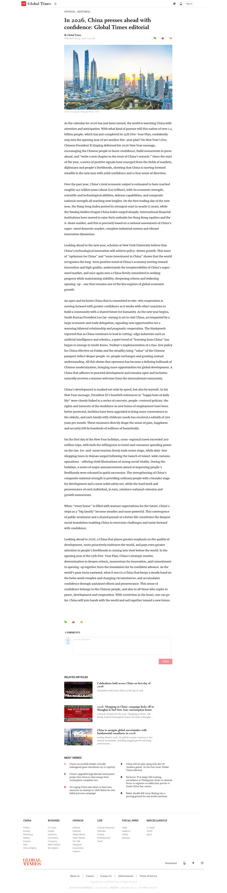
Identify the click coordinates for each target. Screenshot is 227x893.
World (149, 831)
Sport (149, 834)
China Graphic (30, 848)
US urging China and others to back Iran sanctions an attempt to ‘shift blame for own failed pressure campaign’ (92, 790)
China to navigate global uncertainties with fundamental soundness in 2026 (122, 731)
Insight (51, 831)
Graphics (126, 831)
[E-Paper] (174, 4)
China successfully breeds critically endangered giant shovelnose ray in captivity (92, 765)
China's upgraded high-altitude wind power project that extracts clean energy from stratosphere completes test (92, 777)
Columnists (78, 848)
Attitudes (101, 831)
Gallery (125, 834)
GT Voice (52, 827)
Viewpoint (77, 844)
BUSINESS (54, 820)
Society (26, 831)
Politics (26, 827)
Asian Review (79, 837)
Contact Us (106, 876)
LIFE (99, 820)
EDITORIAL (83, 11)
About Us (75, 876)
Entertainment (103, 837)
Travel (100, 841)
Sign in (189, 4)
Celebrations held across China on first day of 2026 (123, 685)
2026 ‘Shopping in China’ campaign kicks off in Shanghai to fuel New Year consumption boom (125, 708)
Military (26, 837)
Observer (77, 831)
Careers (90, 876)
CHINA (27, 820)
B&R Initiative (54, 844)
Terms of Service (148, 876)
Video (124, 827)
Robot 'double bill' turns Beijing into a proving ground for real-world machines (146, 795)
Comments (53, 837)
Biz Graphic (53, 848)
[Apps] (179, 4)
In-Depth (151, 827)
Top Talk (76, 841)
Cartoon (76, 851)
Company (52, 841)
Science (27, 841)
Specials (126, 837)
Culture (100, 834)
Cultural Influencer (105, 827)
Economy (52, 834)
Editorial (76, 827)
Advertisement (125, 876)
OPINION (69, 11)
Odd (25, 844)
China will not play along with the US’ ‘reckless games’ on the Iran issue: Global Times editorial (147, 767)
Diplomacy (28, 834)
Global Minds (79, 834)
